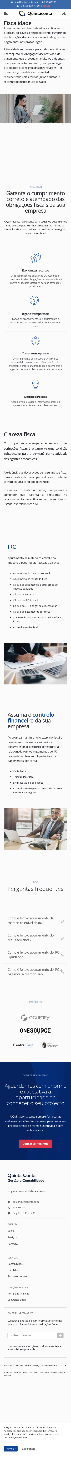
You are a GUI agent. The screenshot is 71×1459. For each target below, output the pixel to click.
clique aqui (21, 1437)
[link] (64, 14)
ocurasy (7, 1375)
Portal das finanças (18, 1293)
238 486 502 (50, 2)
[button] (11, 1448)
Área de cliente (49, 1365)
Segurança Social (17, 1299)
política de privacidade (24, 1349)
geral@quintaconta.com (26, 2)
